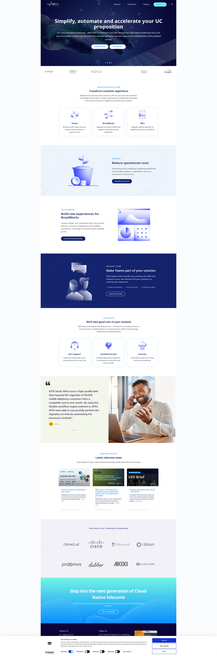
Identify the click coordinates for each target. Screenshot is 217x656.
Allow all (164, 640)
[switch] (87, 651)
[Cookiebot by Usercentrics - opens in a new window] (49, 652)
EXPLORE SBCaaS (118, 43)
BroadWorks (108, 123)
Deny (164, 651)
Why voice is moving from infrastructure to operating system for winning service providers (106, 493)
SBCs (142, 123)
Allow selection (164, 646)
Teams (74, 123)
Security (142, 354)
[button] (48, 408)
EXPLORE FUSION (98, 43)
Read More (139, 501)
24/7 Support (74, 354)
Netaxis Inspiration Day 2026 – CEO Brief (142, 491)
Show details (127, 651)
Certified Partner (108, 354)
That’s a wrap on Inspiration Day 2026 (73, 491)
